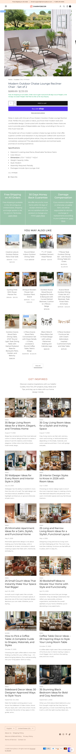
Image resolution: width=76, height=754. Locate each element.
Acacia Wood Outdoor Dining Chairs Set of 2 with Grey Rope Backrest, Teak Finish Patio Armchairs (64, 297)
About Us (8, 733)
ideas (7, 419)
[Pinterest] (66, 734)
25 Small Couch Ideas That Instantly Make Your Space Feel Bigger (20, 583)
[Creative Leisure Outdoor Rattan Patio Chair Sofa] (12, 241)
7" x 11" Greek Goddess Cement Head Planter (47, 254)
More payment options (38, 113)
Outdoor (16, 79)
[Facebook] (60, 734)
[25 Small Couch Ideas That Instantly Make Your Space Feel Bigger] (21, 566)
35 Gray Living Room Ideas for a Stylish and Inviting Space (55, 425)
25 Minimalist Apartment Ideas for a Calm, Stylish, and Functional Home (19, 531)
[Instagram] (63, 734)
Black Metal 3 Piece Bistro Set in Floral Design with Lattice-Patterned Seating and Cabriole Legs (46, 339)
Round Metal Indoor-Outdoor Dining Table (29, 254)
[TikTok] (70, 734)
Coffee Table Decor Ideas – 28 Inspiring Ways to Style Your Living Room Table (55, 639)
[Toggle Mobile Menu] (7, 6)
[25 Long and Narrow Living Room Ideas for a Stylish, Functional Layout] (55, 513)
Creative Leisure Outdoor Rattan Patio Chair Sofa (12, 254)
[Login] (60, 6)
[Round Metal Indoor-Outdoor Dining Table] (29, 241)
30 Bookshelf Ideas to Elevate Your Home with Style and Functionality (53, 583)
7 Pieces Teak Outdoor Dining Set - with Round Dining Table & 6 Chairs (64, 256)
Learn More (12, 216)
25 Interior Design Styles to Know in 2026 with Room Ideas (53, 478)
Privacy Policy (28, 736)
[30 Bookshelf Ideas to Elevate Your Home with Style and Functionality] (55, 566)
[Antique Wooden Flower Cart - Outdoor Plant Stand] (29, 279)
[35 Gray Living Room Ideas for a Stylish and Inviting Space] (55, 407)
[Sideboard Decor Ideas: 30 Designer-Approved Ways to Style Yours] (21, 674)
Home (10, 79)
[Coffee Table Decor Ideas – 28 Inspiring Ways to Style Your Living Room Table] (55, 621)
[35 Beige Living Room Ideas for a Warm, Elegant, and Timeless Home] (21, 407)
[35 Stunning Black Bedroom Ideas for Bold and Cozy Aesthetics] (55, 674)
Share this (13, 177)
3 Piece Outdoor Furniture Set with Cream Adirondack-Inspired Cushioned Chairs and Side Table (64, 339)
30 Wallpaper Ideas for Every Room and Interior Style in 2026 (19, 478)
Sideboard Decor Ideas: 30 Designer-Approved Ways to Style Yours (20, 692)
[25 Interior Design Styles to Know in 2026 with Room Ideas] (55, 460)
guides (7, 633)
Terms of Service (10, 740)
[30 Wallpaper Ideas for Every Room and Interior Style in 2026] (21, 460)
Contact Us (22, 740)
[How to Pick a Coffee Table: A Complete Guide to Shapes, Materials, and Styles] (21, 621)
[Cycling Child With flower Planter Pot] (12, 279)
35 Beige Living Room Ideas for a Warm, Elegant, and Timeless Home (20, 425)
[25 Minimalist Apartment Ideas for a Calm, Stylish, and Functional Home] (21, 513)
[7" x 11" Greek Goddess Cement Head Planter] (46, 241)
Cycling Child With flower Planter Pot (12, 292)
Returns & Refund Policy (13, 736)
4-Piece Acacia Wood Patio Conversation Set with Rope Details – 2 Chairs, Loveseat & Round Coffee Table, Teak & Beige (29, 341)
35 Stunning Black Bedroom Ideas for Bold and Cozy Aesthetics (53, 692)
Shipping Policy (18, 733)
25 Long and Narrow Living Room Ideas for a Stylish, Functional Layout (54, 531)
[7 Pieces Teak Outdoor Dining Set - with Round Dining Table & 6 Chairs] (64, 241)
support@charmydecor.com (43, 1)
